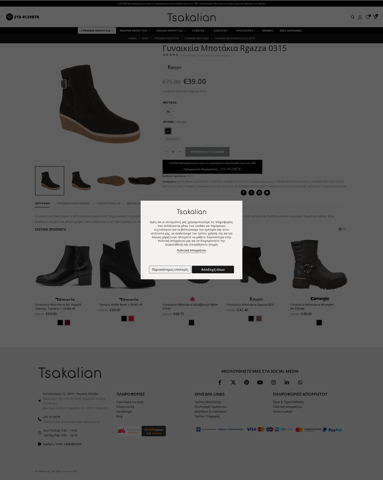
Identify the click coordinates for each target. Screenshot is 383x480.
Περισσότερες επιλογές (170, 269)
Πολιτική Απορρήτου (191, 250)
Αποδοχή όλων (213, 269)
